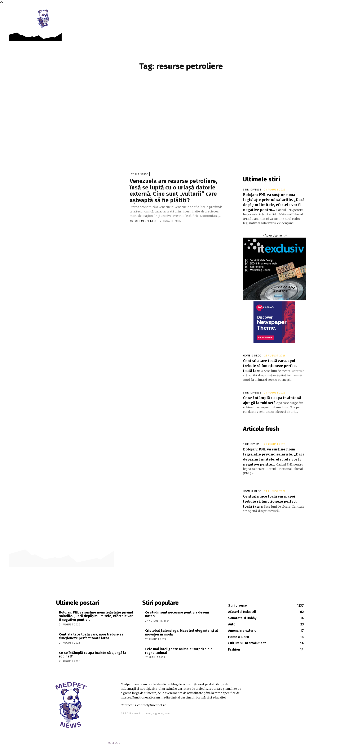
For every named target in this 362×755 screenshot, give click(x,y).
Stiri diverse (139, 174)
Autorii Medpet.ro (143, 221)
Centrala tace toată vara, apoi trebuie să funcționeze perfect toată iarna (270, 366)
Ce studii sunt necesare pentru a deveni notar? (177, 614)
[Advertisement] (181, 123)
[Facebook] (311, 13)
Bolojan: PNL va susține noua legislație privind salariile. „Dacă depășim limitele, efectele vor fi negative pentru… (96, 616)
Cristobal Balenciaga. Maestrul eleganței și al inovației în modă (181, 632)
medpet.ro (113, 742)
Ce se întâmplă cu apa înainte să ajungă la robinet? (92, 655)
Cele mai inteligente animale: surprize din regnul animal (178, 651)
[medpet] (43, 18)
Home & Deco (252, 355)
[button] (321, 13)
